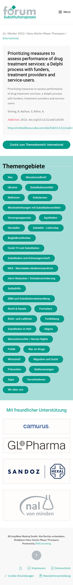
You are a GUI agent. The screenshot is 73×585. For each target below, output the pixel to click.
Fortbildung (52, 319)
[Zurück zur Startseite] (19, 12)
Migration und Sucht (45, 359)
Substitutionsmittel (41, 187)
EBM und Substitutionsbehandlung (29, 299)
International (11, 38)
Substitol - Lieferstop (46, 228)
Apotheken (50, 218)
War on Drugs (36, 349)
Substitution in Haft (19, 329)
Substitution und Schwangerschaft (29, 258)
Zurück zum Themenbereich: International (36, 145)
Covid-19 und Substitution (23, 248)
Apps (11, 379)
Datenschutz (62, 568)
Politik (11, 349)
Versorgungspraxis (19, 218)
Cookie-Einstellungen (21, 575)
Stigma (48, 329)
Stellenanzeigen (44, 369)
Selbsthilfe (14, 289)
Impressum (39, 568)
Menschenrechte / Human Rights (28, 339)
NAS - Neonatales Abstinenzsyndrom (30, 268)
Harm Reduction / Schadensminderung (31, 278)
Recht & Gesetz (17, 309)
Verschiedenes (36, 379)
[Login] (20, 568)
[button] (64, 12)
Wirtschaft (14, 359)
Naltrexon (14, 198)
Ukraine (12, 187)
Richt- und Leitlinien (20, 319)
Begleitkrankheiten (19, 238)
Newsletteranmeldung (56, 575)
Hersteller (14, 228)
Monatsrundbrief (36, 177)
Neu (10, 177)
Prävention (14, 369)
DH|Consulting (43, 543)
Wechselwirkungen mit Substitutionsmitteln (34, 208)
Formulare (45, 309)
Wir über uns (15, 390)
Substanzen (40, 198)
